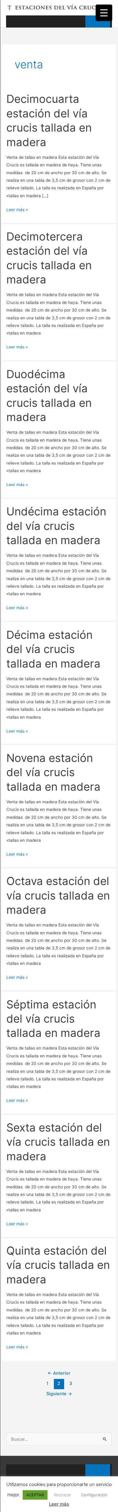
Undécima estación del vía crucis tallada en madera (56, 526)
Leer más (59, 1504)
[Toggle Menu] (97, 21)
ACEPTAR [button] (35, 1494)
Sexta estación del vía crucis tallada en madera (58, 1142)
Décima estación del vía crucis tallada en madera (53, 649)
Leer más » (17, 209)
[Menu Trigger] (104, 13)
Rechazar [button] (62, 1494)
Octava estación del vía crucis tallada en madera (58, 895)
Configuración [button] (94, 1494)
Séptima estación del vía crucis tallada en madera (53, 1019)
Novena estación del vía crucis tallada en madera (53, 772)
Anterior (59, 1373)
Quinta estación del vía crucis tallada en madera (58, 1265)
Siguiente (59, 1393)
